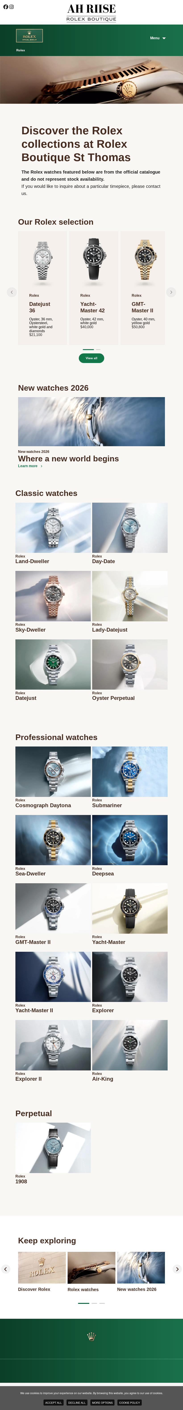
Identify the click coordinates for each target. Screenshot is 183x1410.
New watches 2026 (33, 452)
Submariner (107, 805)
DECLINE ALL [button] (77, 1402)
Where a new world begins (68, 458)
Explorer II (28, 1079)
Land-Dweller (32, 561)
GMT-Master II (33, 942)
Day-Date (103, 561)
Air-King (102, 1079)
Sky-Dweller (30, 630)
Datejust (25, 698)
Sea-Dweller (30, 874)
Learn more (28, 466)
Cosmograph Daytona (43, 805)
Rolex (20, 556)
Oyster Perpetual (113, 698)
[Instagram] (11, 7)
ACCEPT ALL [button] (53, 1402)
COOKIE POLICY (129, 1402)
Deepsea (103, 874)
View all (91, 358)
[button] (12, 292)
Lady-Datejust (109, 630)
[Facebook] (5, 7)
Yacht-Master (108, 942)
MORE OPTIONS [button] (102, 1402)
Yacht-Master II (34, 1010)
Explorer (103, 1010)
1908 (21, 1181)
